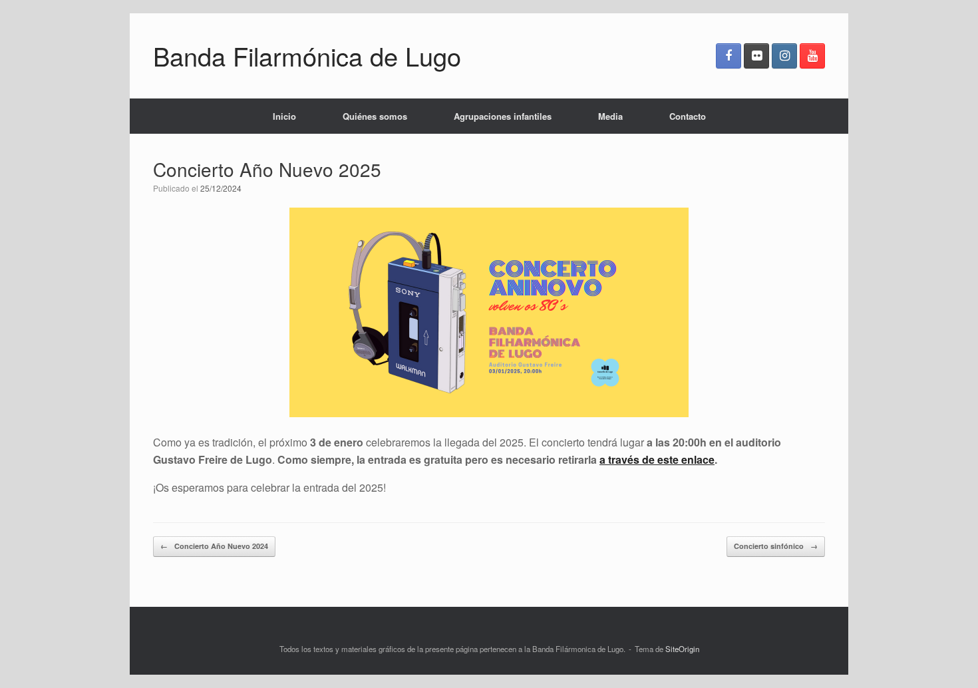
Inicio (284, 116)
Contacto (687, 116)
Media (610, 116)
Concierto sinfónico (776, 546)
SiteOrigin (682, 648)
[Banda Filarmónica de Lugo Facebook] (728, 56)
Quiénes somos (375, 116)
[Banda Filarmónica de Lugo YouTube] (812, 56)
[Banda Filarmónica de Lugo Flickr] (756, 56)
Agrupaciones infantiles (503, 116)
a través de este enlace (657, 459)
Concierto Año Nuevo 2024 (214, 546)
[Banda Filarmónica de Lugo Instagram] (784, 56)
